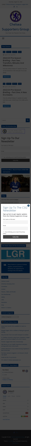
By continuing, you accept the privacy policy (14, 232)
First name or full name (9, 219)
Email (4, 225)
